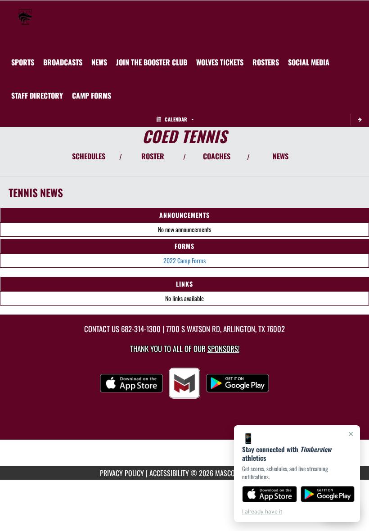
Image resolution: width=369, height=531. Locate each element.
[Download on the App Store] (269, 494)
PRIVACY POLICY (122, 473)
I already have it (262, 511)
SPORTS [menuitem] (22, 62)
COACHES (216, 156)
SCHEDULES (88, 156)
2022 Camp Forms (184, 260)
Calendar (176, 119)
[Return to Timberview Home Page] (25, 11)
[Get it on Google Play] (328, 494)
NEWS (280, 156)
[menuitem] (63, 62)
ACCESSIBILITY (169, 473)
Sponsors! (223, 348)
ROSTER (152, 156)
